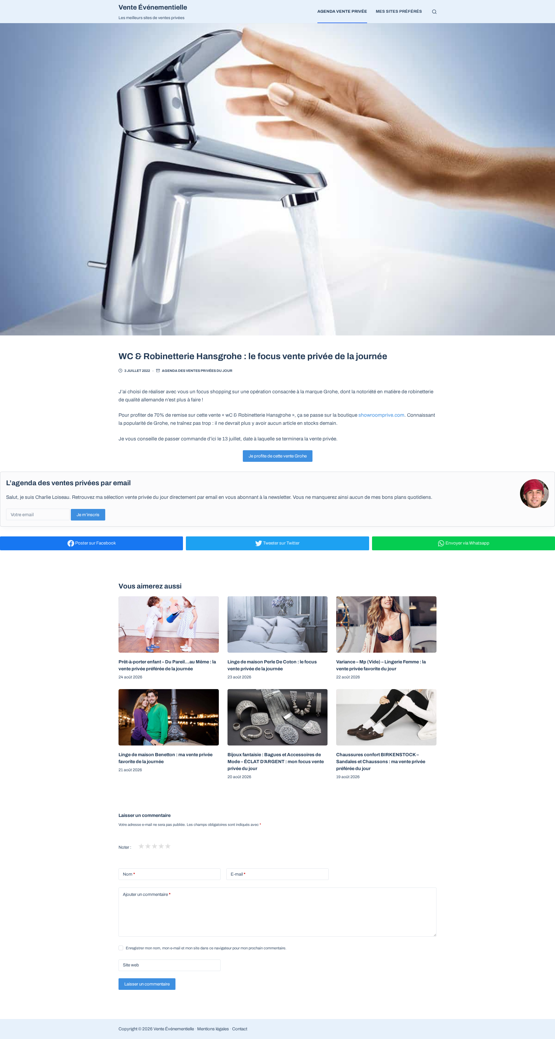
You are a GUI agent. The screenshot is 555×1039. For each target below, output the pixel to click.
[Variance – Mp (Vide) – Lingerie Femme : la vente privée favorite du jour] (386, 624)
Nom (129, 874)
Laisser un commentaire (147, 984)
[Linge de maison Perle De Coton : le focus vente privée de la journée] (277, 624)
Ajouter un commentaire (147, 894)
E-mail (238, 874)
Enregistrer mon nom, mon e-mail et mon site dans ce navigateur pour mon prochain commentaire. (206, 948)
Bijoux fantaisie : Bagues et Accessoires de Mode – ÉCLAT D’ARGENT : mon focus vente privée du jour (275, 761)
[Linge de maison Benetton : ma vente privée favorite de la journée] (169, 717)
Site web (131, 965)
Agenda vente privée (342, 11)
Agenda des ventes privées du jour (197, 371)
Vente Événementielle (153, 7)
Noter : (125, 847)
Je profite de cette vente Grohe (278, 456)
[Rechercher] (434, 12)
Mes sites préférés (399, 11)
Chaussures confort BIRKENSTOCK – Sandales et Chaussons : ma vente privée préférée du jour (380, 761)
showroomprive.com (381, 415)
